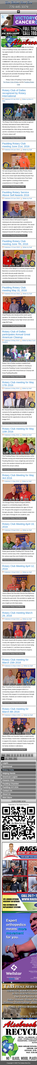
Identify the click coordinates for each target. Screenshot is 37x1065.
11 (6, 758)
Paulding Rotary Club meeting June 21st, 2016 (15, 145)
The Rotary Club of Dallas (11, 82)
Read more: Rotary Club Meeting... (13, 560)
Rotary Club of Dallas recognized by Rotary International (14, 93)
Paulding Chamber (10, 784)
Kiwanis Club (8, 780)
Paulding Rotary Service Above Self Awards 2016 (15, 194)
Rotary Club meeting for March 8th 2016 (15, 710)
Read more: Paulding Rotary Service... (15, 235)
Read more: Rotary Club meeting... (13, 653)
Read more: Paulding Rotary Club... (14, 186)
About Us (6, 794)
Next (10, 758)
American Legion (9, 777)
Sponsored (7, 766)
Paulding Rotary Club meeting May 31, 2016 (14, 289)
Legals (5, 763)
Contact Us (7, 791)
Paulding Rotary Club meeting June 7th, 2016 (15, 242)
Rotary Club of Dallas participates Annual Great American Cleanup (16, 334)
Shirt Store (7, 797)
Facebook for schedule (9, 44)
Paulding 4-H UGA (10, 787)
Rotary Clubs (8, 770)
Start (3, 755)
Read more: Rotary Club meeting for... (14, 423)
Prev (8, 755)
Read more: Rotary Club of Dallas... (14, 138)
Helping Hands (8, 773)
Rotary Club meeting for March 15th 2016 (15, 661)
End (15, 758)
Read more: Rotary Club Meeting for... (14, 518)
